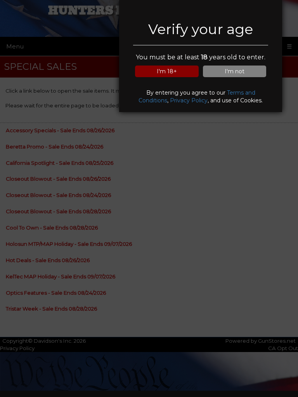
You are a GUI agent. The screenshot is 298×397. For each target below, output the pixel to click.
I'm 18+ (167, 71)
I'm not (234, 71)
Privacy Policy (189, 100)
